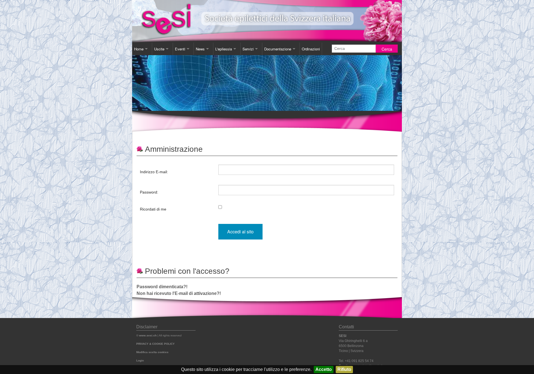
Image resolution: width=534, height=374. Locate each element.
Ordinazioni (311, 49)
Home (139, 49)
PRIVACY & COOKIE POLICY (155, 343)
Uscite (159, 49)
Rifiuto (344, 369)
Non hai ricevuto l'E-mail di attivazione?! (179, 293)
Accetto (323, 369)
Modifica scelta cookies (152, 352)
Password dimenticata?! (162, 286)
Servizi (248, 49)
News (200, 49)
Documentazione (277, 49)
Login (140, 360)
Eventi (180, 49)
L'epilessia (223, 49)
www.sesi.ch (148, 335)
